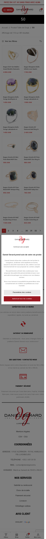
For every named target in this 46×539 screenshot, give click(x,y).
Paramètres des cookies (22, 292)
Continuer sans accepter (21, 247)
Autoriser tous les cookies (22, 299)
